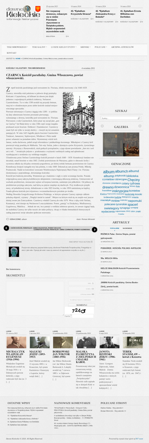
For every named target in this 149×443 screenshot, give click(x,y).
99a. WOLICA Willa (109, 258)
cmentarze (116, 183)
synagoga (125, 207)
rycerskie (121, 204)
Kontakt (11, 52)
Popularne (114, 228)
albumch (121, 171)
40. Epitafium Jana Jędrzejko (17, 424)
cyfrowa (135, 183)
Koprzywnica (112, 194)
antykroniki (120, 175)
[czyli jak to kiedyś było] (24, 4)
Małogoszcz (126, 197)
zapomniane (120, 211)
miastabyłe (105, 200)
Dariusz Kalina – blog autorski (111, 408)
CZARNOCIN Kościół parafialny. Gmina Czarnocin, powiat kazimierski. (62, 229)
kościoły (130, 194)
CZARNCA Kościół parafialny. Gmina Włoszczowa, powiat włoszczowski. (44, 76)
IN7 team (139, 439)
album (24, 219)
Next (139, 126)
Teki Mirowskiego (15, 47)
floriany (132, 186)
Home (18, 58)
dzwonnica (121, 187)
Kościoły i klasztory (80, 19)
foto (138, 186)
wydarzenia (108, 211)
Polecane (99, 47)
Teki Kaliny (37, 47)
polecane (109, 204)
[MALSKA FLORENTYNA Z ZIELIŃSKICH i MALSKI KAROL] (86, 336)
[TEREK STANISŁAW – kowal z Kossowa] (133, 336)
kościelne (121, 194)
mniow (115, 200)
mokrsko (123, 200)
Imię (89, 283)
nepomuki (135, 201)
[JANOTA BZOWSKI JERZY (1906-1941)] (109, 336)
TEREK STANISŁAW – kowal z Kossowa (132, 354)
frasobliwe (107, 190)
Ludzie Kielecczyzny (62, 47)
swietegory (111, 208)
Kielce (103, 194)
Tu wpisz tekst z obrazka (80, 300)
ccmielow (108, 179)
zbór (133, 211)
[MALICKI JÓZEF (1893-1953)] (39, 336)
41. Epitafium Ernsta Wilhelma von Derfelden (130, 14)
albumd (134, 171)
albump (109, 176)
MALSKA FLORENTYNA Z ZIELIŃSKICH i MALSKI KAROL (86, 357)
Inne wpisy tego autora (79, 242)
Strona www (85, 294)
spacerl (133, 204)
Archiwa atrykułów (122, 47)
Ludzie (8, 331)
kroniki (138, 194)
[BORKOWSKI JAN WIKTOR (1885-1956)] (63, 336)
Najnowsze (127, 228)
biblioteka (50, 36)
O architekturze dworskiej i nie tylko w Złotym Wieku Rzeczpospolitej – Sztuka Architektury (72, 416)
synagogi (134, 207)
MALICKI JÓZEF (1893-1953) (37, 354)
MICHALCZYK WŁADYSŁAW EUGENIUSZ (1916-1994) (15, 355)
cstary (125, 183)
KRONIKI (83, 47)
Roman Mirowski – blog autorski (112, 411)
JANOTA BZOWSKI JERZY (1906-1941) (107, 355)
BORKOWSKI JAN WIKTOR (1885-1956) (61, 354)
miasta (135, 197)
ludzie (118, 197)
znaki (138, 211)
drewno (108, 187)
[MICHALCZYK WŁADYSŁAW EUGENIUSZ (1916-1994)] (16, 336)
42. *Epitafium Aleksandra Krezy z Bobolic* (105, 14)
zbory (128, 211)
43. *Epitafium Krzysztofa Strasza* (20, 415)
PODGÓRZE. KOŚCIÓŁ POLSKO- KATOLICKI (121, 248)
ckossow (106, 183)
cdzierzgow (121, 179)
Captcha (67, 316)
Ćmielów (121, 214)
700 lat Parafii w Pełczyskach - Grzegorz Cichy (70, 408)
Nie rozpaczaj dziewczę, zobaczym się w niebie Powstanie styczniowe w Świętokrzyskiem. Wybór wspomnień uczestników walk (27, 410)
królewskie (109, 197)
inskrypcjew (120, 191)
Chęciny (133, 180)
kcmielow (134, 190)
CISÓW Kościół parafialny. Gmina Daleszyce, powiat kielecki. (36, 228)
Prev (102, 126)
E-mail (88, 289)
